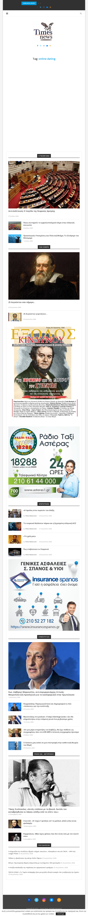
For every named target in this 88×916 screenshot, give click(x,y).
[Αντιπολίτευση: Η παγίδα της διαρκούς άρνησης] (44, 184)
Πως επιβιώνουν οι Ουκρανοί (36, 549)
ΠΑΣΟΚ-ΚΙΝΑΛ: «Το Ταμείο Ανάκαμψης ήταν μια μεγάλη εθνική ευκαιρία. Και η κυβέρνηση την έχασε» (43, 872)
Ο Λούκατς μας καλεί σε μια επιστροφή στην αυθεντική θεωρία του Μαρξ (50, 743)
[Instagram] (44, 7)
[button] (38, 3)
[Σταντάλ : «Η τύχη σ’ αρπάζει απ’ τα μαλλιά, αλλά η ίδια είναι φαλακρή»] (14, 824)
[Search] (81, 13)
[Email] (47, 7)
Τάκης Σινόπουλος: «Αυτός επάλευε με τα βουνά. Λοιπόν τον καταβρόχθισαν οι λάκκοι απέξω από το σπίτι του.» (37, 810)
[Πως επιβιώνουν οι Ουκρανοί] (14, 552)
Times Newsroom (31, 516)
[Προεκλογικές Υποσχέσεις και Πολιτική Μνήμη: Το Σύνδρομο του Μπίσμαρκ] (14, 238)
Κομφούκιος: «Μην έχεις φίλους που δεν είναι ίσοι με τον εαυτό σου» (51, 835)
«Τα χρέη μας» (29, 536)
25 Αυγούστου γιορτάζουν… (35, 314)
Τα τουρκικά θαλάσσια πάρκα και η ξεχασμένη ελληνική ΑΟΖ (49, 523)
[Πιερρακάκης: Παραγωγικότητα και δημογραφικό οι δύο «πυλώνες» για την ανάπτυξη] (14, 707)
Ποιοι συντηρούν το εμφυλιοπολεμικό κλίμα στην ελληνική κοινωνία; (48, 224)
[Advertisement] (44, 79)
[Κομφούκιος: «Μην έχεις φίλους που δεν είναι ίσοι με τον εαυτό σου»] (14, 837)
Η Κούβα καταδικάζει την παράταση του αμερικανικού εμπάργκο (30, 867)
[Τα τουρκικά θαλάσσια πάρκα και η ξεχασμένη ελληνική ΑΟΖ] (14, 526)
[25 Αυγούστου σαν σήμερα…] (44, 276)
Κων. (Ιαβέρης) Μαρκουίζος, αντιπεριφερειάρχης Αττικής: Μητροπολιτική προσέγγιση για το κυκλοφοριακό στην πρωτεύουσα (41, 693)
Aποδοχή (60, 914)
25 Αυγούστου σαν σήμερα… (21, 302)
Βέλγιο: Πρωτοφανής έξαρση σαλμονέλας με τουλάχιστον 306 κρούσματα (44, 3)
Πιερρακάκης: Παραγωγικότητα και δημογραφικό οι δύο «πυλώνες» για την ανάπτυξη (47, 705)
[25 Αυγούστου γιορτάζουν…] (14, 317)
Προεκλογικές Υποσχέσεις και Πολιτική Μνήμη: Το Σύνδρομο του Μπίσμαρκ (51, 236)
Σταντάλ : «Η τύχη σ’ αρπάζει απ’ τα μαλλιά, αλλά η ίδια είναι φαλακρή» (49, 822)
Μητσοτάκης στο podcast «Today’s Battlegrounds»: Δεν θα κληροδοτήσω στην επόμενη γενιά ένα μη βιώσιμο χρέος (48, 718)
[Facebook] (37, 7)
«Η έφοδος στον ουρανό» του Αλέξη (38, 510)
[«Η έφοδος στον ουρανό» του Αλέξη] (14, 513)
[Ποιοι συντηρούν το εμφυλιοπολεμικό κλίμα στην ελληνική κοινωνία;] (14, 226)
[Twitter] (40, 7)
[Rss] (50, 7)
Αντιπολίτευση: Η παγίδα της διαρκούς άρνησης (31, 211)
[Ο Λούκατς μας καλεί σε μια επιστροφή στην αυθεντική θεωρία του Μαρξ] (14, 745)
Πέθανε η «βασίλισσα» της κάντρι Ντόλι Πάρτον (25, 858)
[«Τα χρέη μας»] (14, 539)
